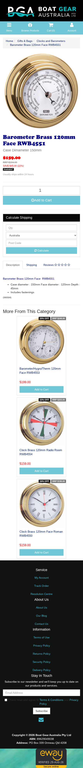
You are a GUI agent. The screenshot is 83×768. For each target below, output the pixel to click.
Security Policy (41, 661)
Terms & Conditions (51, 699)
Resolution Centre (41, 594)
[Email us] (41, 720)
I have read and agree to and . (43, 701)
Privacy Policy (41, 645)
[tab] (13, 265)
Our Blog (41, 615)
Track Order (41, 585)
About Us (41, 607)
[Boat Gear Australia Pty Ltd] (41, 10)
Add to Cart (43, 200)
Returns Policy (41, 653)
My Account (42, 577)
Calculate (43, 250)
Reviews (48, 264)
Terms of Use (41, 637)
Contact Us (41, 623)
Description (13, 264)
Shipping (31, 264)
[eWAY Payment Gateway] (51, 758)
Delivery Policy (41, 670)
